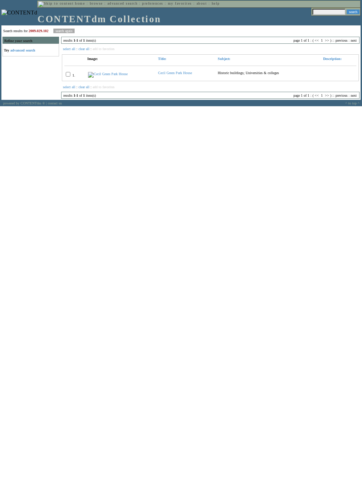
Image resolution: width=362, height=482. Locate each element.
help (216, 3)
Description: (331, 59)
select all (69, 49)
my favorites (180, 3)
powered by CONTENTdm (24, 103)
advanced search (122, 3)
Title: (162, 59)
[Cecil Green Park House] (108, 74)
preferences (152, 3)
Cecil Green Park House (175, 73)
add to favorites (104, 49)
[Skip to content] (56, 3)
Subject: (224, 59)
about (202, 3)
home (80, 3)
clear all (83, 49)
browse (96, 3)
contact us (55, 103)
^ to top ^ (352, 103)
